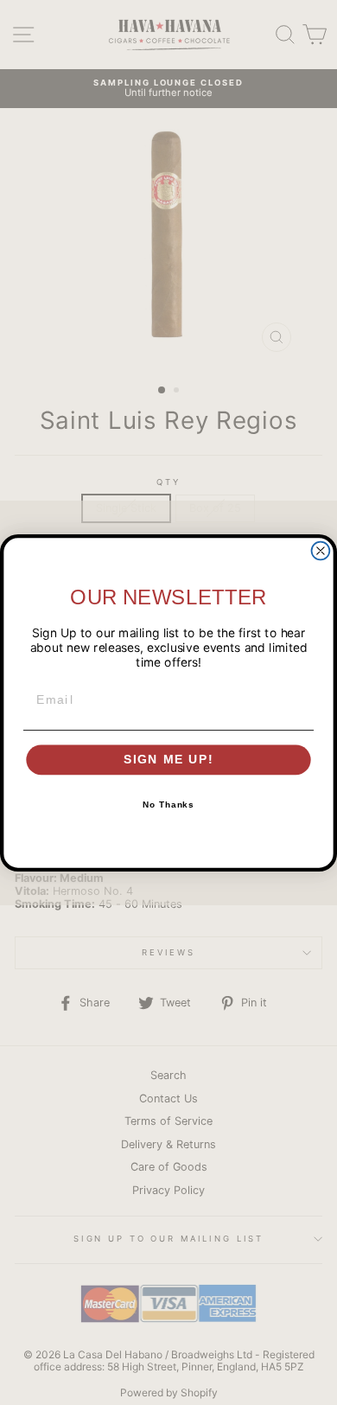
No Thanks (169, 805)
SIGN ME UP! (169, 759)
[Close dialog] (321, 550)
